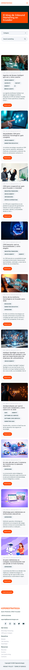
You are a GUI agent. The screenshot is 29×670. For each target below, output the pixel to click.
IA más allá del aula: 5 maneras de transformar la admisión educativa (14, 464)
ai (15, 86)
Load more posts (7, 592)
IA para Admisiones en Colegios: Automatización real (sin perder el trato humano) (14, 562)
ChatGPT (17, 83)
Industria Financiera (11, 191)
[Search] (25, 39)
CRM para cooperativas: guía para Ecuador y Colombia (13, 187)
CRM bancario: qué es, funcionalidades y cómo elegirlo (11, 246)
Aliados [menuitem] (3, 639)
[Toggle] (27, 3)
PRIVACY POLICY (8, 666)
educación (7, 304)
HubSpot (7, 86)
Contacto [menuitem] (3, 656)
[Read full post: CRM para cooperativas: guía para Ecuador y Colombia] (14, 172)
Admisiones (8, 309)
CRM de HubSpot (9, 80)
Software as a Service (11, 415)
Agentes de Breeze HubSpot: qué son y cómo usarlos (13, 76)
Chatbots (7, 83)
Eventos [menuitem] (3, 652)
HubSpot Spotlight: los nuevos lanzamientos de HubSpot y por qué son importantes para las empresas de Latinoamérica (14, 355)
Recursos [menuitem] (3, 650)
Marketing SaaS (9, 421)
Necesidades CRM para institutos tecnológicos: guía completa (13, 135)
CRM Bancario (8, 197)
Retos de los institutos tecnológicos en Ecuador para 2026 (14, 299)
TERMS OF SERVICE (20, 666)
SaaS (5, 412)
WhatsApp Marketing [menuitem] (7, 630)
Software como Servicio (12, 418)
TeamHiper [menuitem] (4, 643)
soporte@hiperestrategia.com (9, 619)
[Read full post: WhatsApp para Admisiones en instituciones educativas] (14, 498)
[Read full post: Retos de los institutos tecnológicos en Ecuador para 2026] (14, 283)
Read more (7, 105)
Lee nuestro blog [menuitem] (6, 654)
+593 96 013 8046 (6, 615)
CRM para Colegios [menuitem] (6, 633)
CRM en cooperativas (11, 199)
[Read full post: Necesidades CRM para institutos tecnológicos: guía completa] (14, 120)
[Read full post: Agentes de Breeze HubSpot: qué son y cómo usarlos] (14, 62)
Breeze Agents (8, 89)
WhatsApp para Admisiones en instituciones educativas (14, 513)
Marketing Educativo (11, 143)
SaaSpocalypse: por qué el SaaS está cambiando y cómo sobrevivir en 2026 (14, 407)
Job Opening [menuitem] (5, 641)
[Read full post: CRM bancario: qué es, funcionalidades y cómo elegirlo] (14, 231)
